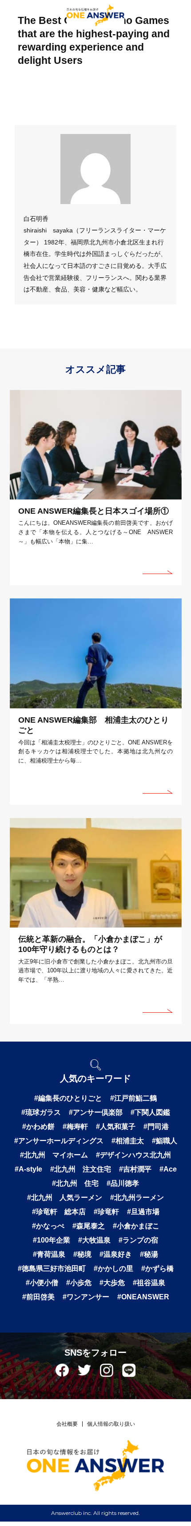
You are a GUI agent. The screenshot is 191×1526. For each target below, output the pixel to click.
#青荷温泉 (49, 1254)
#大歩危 (112, 1282)
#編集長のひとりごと (68, 1098)
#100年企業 (51, 1240)
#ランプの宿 (138, 1240)
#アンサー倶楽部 (96, 1112)
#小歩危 (79, 1282)
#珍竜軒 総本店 (59, 1211)
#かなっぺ (48, 1226)
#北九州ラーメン (137, 1197)
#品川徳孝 (123, 1183)
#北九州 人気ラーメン (64, 1197)
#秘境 (82, 1254)
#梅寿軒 (75, 1126)
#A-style (28, 1169)
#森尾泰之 (88, 1226)
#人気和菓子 (115, 1126)
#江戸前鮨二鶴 (133, 1098)
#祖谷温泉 (149, 1282)
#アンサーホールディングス (58, 1140)
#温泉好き (115, 1254)
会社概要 (67, 1424)
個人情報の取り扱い (111, 1424)
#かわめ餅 (38, 1126)
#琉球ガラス (41, 1112)
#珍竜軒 (106, 1211)
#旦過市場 (143, 1211)
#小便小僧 (42, 1282)
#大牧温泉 (94, 1240)
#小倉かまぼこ (136, 1226)
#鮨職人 (164, 1140)
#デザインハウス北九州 (133, 1155)
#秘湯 (149, 1254)
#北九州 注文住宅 (80, 1169)
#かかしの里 (113, 1268)
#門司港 (156, 1126)
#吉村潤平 (135, 1169)
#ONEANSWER (143, 1297)
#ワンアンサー (86, 1297)
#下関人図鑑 (150, 1112)
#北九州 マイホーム (54, 1155)
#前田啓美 (38, 1297)
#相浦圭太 (127, 1140)
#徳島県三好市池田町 (52, 1268)
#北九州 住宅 (75, 1183)
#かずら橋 (157, 1268)
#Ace (168, 1169)
